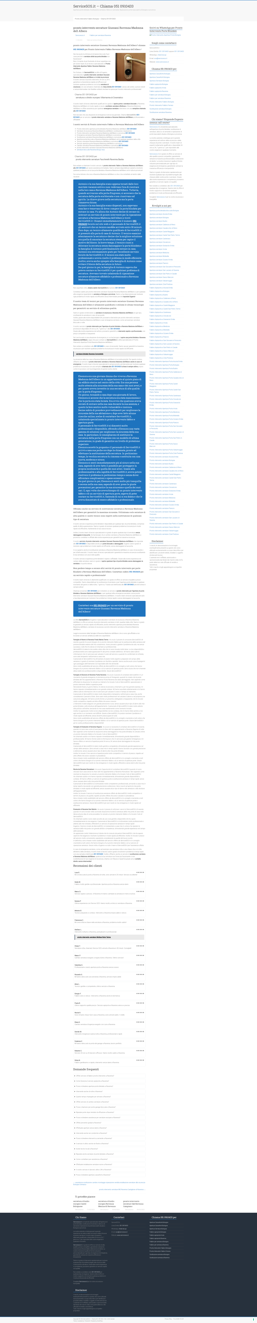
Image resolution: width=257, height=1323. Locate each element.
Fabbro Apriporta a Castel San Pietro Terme (165, 309)
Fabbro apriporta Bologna (159, 84)
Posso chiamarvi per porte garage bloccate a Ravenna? (96, 1107)
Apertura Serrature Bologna (159, 81)
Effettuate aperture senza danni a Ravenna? (91, 1128)
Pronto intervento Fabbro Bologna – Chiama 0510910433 (95, 19)
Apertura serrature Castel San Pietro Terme (165, 235)
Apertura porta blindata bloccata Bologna (164, 211)
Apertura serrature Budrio (158, 221)
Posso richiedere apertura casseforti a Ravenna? (93, 1175)
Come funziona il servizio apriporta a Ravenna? (92, 1081)
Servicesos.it (80, 35)
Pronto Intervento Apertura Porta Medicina (164, 412)
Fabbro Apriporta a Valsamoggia (161, 354)
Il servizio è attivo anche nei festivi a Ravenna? (92, 1144)
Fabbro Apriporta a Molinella (159, 330)
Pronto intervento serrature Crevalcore (163, 487)
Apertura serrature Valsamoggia (161, 281)
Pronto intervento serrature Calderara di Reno (166, 467)
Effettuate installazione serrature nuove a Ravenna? (94, 1164)
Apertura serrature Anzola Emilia (161, 214)
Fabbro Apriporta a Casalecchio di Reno (164, 302)
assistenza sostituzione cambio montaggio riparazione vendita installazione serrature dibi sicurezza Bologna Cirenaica (109, 1183)
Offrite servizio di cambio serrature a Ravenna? (92, 1102)
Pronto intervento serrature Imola (161, 494)
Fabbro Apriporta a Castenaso (160, 312)
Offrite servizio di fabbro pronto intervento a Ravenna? (95, 1076)
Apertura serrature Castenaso (160, 239)
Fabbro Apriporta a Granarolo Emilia (162, 319)
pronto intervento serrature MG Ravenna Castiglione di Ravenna (122, 1189)
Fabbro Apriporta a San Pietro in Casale (163, 347)
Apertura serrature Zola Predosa (161, 284)
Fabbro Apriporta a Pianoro (159, 337)
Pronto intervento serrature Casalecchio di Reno (166, 471)
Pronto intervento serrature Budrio (161, 464)
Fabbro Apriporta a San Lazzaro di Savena (164, 344)
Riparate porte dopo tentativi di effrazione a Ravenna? (95, 1112)
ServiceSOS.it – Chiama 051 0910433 (103, 6)
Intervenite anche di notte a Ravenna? (89, 1091)
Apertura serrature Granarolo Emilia (162, 246)
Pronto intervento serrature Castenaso (163, 484)
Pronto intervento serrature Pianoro (162, 508)
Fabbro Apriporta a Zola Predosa (161, 358)
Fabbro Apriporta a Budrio (159, 295)
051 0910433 (78, 49)
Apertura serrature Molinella (159, 256)
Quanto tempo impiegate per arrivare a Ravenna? (93, 1097)
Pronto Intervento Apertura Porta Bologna (164, 365)
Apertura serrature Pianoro (159, 263)
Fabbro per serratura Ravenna (100, 35)
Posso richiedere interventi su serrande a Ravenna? (94, 1138)
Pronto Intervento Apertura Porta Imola (163, 409)
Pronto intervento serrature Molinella (162, 501)
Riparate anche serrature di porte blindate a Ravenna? (95, 1154)
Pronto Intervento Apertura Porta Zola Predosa (166, 453)
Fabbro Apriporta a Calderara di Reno (163, 298)
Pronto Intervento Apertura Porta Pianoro (164, 423)
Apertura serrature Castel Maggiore (162, 232)
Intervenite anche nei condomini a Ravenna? (91, 1133)
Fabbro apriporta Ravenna (159, 91)
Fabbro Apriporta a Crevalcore (160, 316)
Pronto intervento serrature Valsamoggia (164, 531)
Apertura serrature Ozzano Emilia (161, 260)
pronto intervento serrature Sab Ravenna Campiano (133, 1203)
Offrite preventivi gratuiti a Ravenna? (88, 1123)
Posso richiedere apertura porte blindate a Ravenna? (94, 1086)
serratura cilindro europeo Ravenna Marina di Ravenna (107, 1203)
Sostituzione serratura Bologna (160, 109)
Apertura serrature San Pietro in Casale (163, 274)
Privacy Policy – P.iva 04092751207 (174, 1319)
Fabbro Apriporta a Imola (158, 323)
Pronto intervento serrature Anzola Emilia (164, 457)
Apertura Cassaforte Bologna (160, 74)
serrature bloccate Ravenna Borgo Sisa (91, 150)
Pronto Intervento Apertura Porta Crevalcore (165, 399)
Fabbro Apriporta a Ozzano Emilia (161, 333)
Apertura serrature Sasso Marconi (161, 277)
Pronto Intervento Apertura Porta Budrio (164, 368)
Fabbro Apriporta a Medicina (160, 326)
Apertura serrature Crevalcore (160, 242)
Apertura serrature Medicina (159, 253)
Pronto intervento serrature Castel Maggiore (165, 474)
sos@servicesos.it (160, 58)
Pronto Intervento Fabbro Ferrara (161, 105)
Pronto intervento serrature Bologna (162, 460)
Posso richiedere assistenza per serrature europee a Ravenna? (98, 1117)
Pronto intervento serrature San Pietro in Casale (166, 524)
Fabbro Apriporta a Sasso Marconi (162, 351)
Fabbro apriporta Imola (158, 88)
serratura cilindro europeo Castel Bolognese (81, 1203)
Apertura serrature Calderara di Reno (162, 225)
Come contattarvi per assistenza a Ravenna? (92, 1159)
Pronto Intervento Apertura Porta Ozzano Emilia (166, 419)
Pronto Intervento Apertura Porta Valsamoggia (166, 450)
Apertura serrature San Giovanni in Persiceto (165, 267)
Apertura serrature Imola (158, 249)
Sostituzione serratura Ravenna (161, 112)
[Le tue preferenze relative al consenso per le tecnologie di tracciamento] (253, 1319)
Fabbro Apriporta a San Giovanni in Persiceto (165, 340)
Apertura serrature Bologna (159, 218)
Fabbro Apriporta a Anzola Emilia (161, 288)
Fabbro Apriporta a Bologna (159, 291)
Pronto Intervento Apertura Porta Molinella (164, 416)
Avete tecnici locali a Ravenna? (87, 1149)
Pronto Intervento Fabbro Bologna (162, 102)
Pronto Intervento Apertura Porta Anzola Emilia (166, 361)
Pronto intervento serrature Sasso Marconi (165, 527)
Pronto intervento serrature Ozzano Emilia (164, 505)
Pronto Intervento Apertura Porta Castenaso (165, 396)
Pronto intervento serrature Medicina (162, 498)
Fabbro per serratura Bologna (160, 95)
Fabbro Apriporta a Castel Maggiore (162, 305)
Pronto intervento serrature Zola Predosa (164, 534)
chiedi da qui (162, 55)
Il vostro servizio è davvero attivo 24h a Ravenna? (93, 1170)
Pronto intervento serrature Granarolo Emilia (165, 491)
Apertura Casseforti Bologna (160, 77)
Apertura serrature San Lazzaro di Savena (164, 270)
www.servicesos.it (162, 62)
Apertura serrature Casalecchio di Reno (163, 228)
